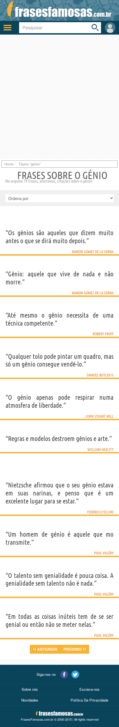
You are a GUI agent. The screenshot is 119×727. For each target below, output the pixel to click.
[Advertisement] (59, 96)
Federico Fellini (100, 512)
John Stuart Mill (99, 416)
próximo (74, 649)
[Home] (59, 10)
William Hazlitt (100, 449)
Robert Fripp (103, 334)
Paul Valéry (103, 553)
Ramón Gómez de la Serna (92, 252)
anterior (45, 649)
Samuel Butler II (100, 375)
